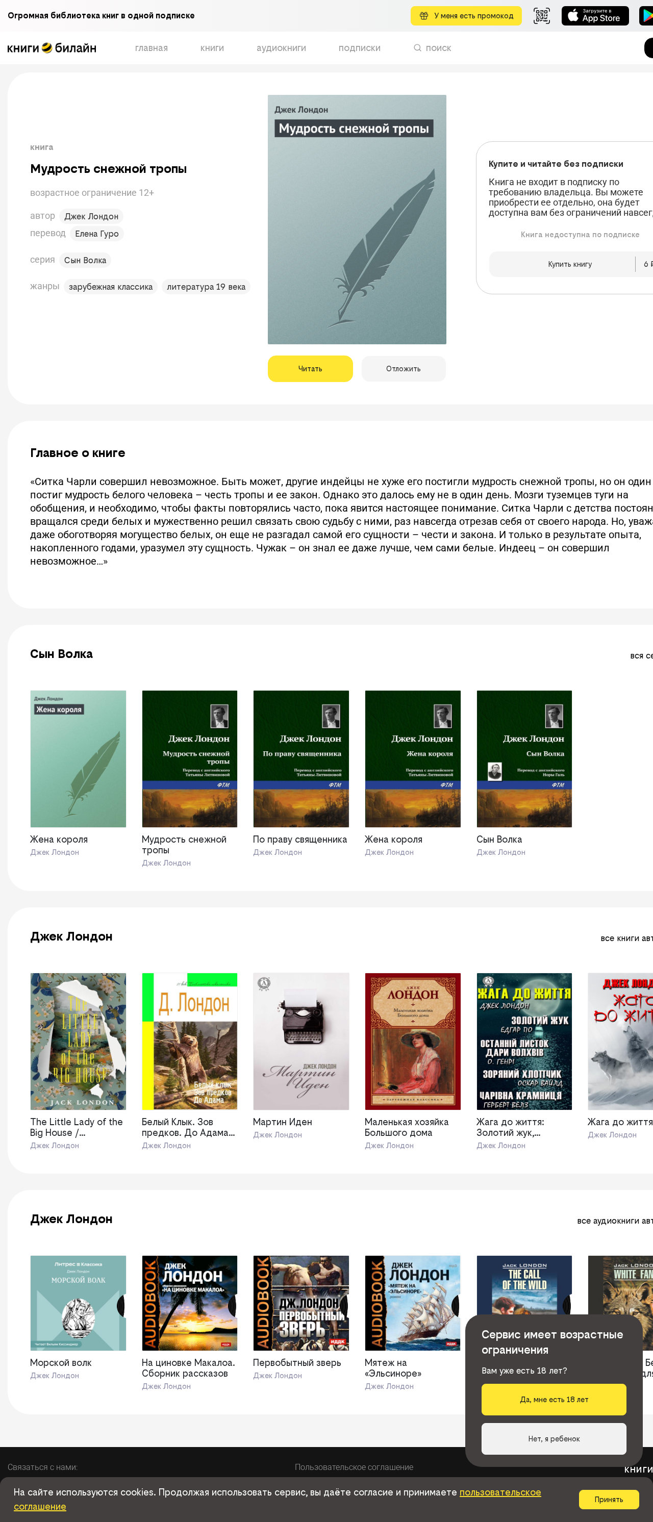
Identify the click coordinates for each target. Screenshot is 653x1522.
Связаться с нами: (43, 1467)
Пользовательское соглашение (354, 1467)
